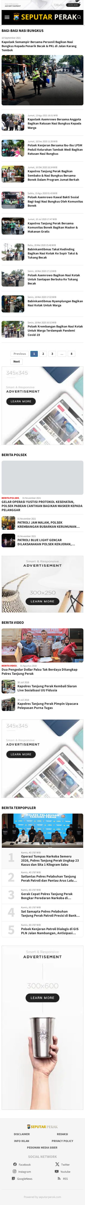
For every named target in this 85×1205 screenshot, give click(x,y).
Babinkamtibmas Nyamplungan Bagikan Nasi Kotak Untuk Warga (55, 303)
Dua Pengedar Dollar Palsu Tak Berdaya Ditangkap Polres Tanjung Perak (40, 672)
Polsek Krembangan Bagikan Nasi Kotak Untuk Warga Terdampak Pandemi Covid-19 (55, 330)
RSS (65, 1179)
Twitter (65, 1165)
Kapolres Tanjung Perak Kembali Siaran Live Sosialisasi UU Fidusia (47, 688)
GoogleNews (24, 1179)
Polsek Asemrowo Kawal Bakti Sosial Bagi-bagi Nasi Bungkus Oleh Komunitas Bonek (55, 201)
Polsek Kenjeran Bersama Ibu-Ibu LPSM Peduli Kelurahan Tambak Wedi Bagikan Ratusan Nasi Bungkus (55, 149)
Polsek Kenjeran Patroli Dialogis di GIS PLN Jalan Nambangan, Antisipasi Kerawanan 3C (49, 931)
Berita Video (9, 665)
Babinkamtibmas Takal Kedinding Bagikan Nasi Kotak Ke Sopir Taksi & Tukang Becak (53, 253)
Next (16, 361)
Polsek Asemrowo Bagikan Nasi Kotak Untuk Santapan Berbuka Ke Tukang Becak (54, 279)
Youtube (65, 1172)
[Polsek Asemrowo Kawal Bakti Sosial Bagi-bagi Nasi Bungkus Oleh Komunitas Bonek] (13, 200)
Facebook (24, 1165)
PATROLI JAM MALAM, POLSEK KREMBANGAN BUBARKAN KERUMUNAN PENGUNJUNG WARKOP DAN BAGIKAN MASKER (46, 525)
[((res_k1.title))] (42, 478)
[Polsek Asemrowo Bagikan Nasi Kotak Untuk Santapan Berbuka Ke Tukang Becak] (13, 278)
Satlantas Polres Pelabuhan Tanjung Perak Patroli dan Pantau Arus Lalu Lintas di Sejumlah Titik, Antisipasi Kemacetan (48, 879)
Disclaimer (22, 1134)
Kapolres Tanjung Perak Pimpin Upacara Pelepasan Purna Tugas (47, 706)
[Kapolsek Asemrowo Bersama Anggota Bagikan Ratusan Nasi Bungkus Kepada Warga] (13, 122)
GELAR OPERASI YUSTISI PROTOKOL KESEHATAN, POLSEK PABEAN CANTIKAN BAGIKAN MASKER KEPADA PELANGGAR (42, 506)
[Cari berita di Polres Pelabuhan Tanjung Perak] (79, 17)
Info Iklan (21, 1141)
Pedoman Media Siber (42, 1148)
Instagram (24, 1172)
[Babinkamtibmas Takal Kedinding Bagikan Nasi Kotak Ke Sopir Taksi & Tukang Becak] (13, 252)
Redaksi (62, 1134)
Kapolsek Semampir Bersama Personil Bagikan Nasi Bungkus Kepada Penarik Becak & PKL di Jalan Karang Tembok (39, 46)
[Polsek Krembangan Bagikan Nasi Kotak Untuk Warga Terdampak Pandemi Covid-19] (13, 329)
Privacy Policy (62, 1141)
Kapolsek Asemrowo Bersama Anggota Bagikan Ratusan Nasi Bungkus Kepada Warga (54, 123)
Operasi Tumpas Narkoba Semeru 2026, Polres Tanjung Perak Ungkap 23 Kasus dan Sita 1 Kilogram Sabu (50, 861)
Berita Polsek (10, 498)
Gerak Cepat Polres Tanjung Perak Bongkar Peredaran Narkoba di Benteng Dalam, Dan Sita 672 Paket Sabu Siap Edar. (47, 896)
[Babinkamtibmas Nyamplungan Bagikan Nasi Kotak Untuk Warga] (13, 303)
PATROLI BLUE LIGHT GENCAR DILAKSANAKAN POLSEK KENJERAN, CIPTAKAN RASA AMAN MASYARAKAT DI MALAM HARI (46, 542)
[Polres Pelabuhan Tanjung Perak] (44, 17)
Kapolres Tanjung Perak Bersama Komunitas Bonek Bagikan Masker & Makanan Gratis (53, 227)
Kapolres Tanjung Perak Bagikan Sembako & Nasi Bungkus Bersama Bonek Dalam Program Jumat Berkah (53, 175)
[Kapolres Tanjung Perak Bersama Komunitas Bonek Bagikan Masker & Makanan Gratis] (13, 226)
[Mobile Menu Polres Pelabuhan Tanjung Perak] (7, 17)
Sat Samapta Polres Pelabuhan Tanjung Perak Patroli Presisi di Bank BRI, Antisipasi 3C (48, 914)
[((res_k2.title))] (42, 645)
